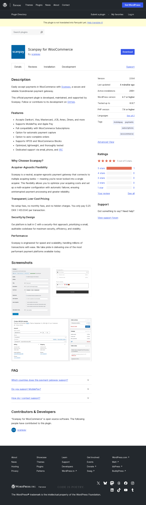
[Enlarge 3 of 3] (87, 321)
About (14, 457)
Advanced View (106, 142)
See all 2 (131, 115)
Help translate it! (95, 22)
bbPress (117, 466)
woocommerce (126, 134)
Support (130, 66)
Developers (67, 466)
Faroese (42, 487)
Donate (91, 466)
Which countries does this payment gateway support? (39, 380)
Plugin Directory (19, 14)
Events (90, 462)
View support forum (108, 217)
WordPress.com (120, 457)
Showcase (41, 457)
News (14, 462)
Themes (40, 462)
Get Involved (93, 457)
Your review (104, 193)
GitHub (71, 101)
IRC (61, 149)
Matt (115, 462)
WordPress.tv (69, 471)
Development (69, 66)
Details (18, 66)
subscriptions (127, 128)
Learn (64, 457)
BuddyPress (119, 471)
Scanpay (65, 86)
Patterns (41, 471)
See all (131, 193)
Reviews (32, 66)
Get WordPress (132, 5)
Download (128, 52)
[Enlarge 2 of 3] (87, 271)
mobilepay (118, 122)
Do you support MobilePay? (26, 389)
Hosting (15, 466)
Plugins (40, 466)
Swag (91, 471)
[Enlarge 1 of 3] (46, 271)
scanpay (36, 54)
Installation (49, 66)
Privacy (14, 471)
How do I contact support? (25, 398)
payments (129, 122)
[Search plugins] (41, 32)
